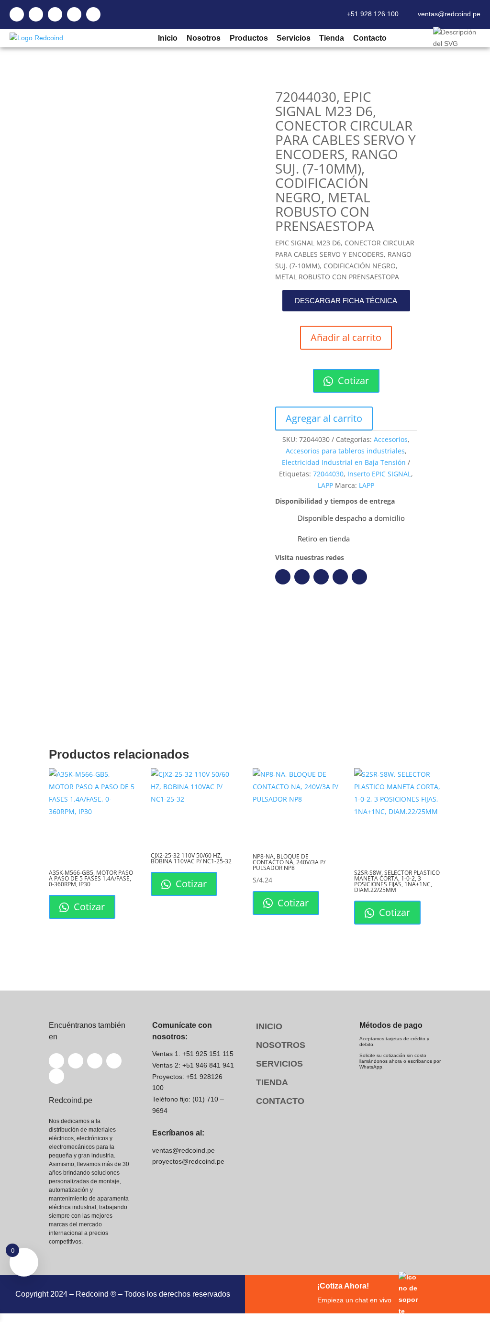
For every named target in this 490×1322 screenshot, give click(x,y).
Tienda (331, 38)
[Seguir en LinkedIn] (302, 576)
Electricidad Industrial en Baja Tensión (344, 462)
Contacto (369, 38)
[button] (346, 300)
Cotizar (352, 380)
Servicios (293, 38)
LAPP (325, 485)
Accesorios (391, 439)
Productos (248, 38)
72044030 (328, 473)
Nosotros (203, 38)
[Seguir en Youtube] (340, 576)
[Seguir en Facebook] (282, 576)
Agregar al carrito (324, 418)
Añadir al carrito (346, 337)
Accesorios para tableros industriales (345, 450)
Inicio (167, 38)
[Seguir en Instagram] (321, 576)
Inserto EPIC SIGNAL (379, 473)
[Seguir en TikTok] (359, 576)
